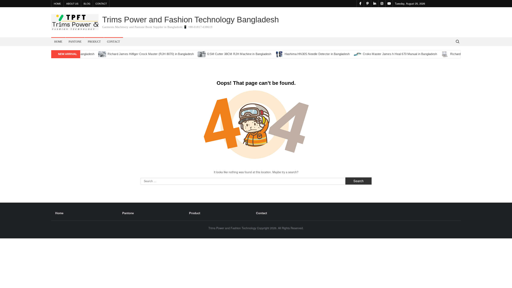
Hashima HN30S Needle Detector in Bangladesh (311, 54)
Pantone (75, 41)
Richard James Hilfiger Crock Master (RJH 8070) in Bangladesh (145, 54)
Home (57, 3)
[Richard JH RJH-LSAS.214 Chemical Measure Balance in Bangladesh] (439, 54)
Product (94, 41)
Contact (101, 3)
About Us (72, 3)
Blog (87, 3)
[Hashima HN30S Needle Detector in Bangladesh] (273, 54)
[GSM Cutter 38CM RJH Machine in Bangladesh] (196, 54)
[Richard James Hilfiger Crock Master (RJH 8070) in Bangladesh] (97, 54)
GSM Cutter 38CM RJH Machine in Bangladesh (233, 54)
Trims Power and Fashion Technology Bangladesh (190, 19)
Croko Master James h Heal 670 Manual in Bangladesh (394, 54)
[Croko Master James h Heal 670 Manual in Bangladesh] (352, 54)
